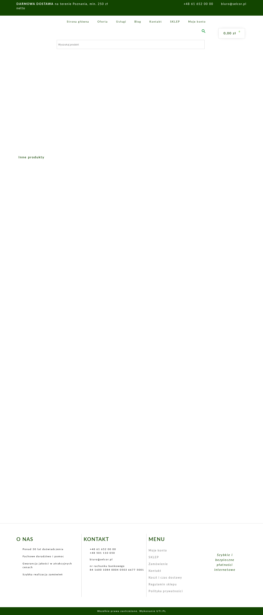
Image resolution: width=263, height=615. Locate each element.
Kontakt (155, 22)
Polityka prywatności (166, 591)
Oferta (102, 22)
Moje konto (197, 22)
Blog (137, 22)
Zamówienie (158, 564)
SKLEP (175, 22)
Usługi (121, 22)
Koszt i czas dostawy (165, 577)
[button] (203, 31)
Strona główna (78, 22)
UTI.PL (161, 611)
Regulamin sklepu (163, 584)
